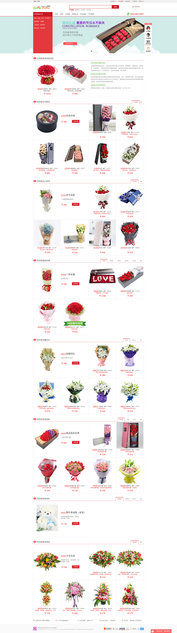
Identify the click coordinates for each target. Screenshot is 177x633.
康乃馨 (121, 419)
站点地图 (54, 627)
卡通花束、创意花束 (39, 24)
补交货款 (121, 1)
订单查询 (134, 1)
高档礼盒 (75, 14)
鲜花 (61, 14)
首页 (56, 14)
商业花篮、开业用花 (39, 28)
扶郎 (128, 419)
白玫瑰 (119, 260)
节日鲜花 (71, 10)
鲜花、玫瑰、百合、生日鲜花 (42, 18)
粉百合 (134, 340)
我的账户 (113, 1)
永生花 (134, 499)
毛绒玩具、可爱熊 (39, 21)
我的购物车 (137, 6)
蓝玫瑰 (126, 260)
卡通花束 (127, 499)
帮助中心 (141, 1)
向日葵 (134, 419)
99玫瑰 (67, 14)
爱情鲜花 (77, 10)
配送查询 (127, 1)
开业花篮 (83, 14)
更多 (141, 102)
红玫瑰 (103, 260)
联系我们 (39, 627)
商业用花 (88, 10)
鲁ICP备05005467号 (47, 627)
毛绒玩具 (119, 499)
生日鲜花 (83, 10)
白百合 (126, 340)
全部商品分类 (38, 14)
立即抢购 (75, 121)
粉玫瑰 (111, 260)
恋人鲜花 (134, 181)
